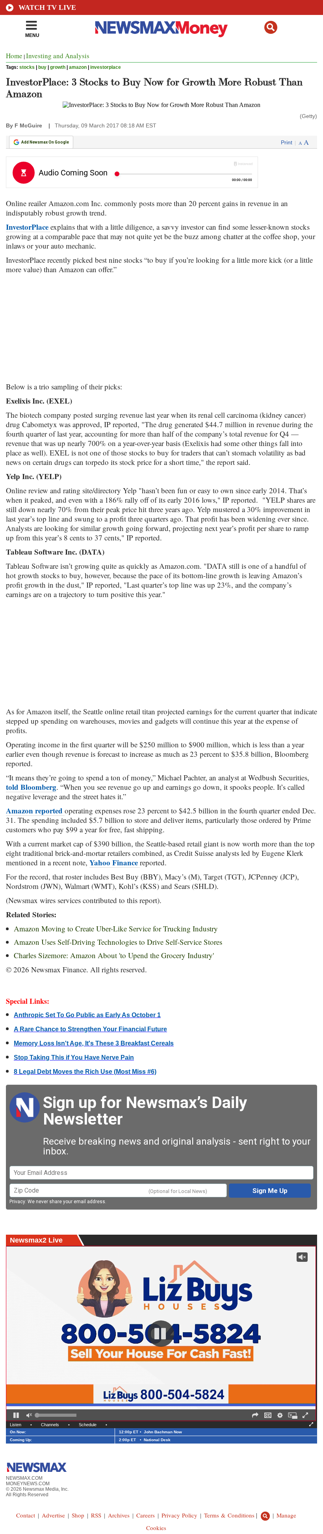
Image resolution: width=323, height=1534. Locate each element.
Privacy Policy (179, 1515)
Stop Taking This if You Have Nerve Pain (74, 1057)
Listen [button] (15, 1424)
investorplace (105, 67)
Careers (145, 1515)
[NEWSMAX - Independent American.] (161, 29)
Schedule (88, 1424)
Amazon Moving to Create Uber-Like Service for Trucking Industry (116, 928)
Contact (25, 1515)
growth (57, 67)
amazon (78, 67)
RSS (96, 1515)
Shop (78, 1515)
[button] (270, 27)
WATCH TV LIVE (47, 7)
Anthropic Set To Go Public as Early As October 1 (87, 1015)
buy (42, 67)
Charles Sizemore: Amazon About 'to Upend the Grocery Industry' (114, 955)
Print (286, 142)
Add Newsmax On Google (45, 142)
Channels (50, 1424)
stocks (27, 67)
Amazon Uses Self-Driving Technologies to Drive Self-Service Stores (118, 942)
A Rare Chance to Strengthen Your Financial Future (90, 1029)
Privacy (17, 1201)
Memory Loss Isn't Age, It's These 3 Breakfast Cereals (94, 1043)
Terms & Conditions (229, 1515)
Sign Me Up (270, 1191)
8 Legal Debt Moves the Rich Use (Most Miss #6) (85, 1071)
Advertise (53, 1515)
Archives (119, 1515)
